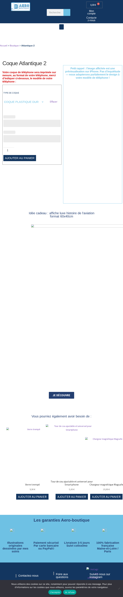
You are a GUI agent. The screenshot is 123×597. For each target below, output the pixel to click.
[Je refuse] (119, 588)
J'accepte (55, 592)
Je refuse (70, 592)
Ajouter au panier (19, 158)
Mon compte (91, 12)
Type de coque (11, 93)
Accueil (3, 45)
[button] (61, 27)
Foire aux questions (62, 576)
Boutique (14, 45)
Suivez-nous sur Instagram (100, 576)
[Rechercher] (66, 12)
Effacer (53, 101)
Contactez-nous (91, 19)
